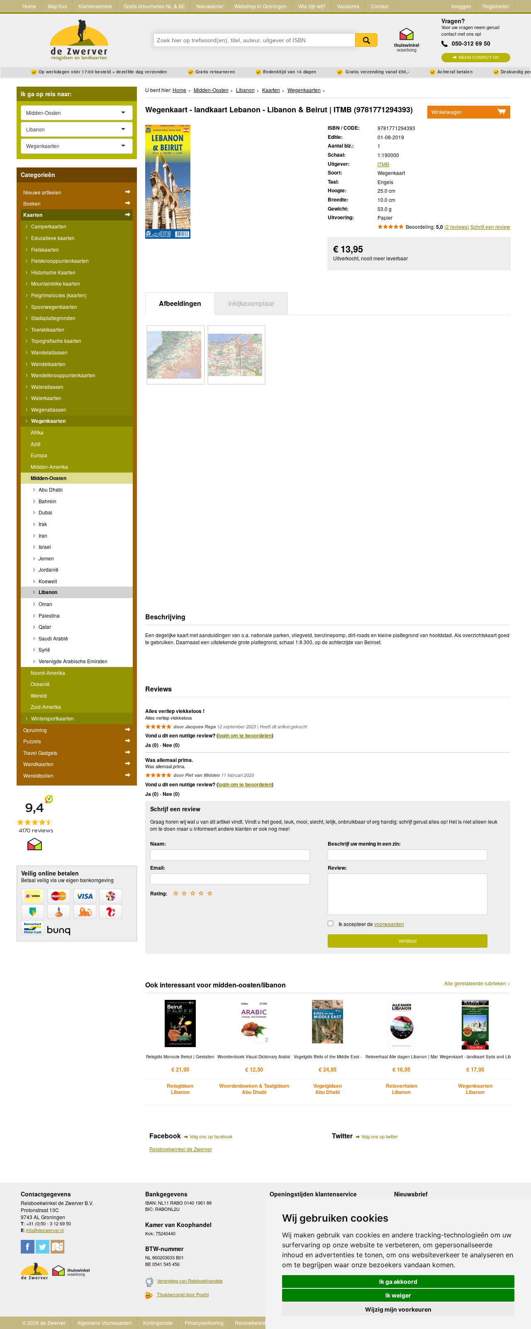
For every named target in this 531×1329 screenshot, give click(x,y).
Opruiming (35, 729)
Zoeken (366, 40)
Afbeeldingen (180, 303)
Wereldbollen (38, 775)
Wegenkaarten (48, 420)
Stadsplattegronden (53, 317)
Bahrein (46, 500)
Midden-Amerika (49, 466)
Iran (42, 535)
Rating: (158, 893)
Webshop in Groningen (260, 6)
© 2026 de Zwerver (44, 1322)
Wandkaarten (38, 763)
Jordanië (47, 569)
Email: (157, 867)
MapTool (57, 6)
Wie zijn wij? (312, 6)
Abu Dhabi (50, 489)
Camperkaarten (48, 226)
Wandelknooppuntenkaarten (62, 374)
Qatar (44, 626)
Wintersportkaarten (52, 718)
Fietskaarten (44, 249)
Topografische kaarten (55, 340)
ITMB (383, 163)
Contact (379, 6)
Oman (44, 603)
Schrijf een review (490, 226)
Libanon (47, 592)
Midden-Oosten (48, 478)
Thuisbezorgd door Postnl (183, 1294)
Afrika (37, 432)
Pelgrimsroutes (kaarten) (58, 294)
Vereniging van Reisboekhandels (190, 1280)
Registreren (495, 6)
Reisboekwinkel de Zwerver (180, 1148)
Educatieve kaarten (52, 237)
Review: (337, 867)
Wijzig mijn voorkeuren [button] (398, 1309)
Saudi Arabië (52, 638)
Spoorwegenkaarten (53, 306)
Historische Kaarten (53, 272)
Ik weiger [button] (398, 1295)
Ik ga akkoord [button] (398, 1281)
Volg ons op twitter (379, 1136)
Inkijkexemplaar (251, 303)
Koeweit (47, 580)
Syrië (43, 649)
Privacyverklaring (204, 1322)
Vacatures (348, 6)
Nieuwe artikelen (42, 192)
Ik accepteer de (371, 923)
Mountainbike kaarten (55, 283)
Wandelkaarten (48, 363)
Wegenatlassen (48, 409)
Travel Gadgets (40, 752)
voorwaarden (389, 923)
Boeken (32, 203)
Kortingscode (158, 1322)
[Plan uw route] (57, 1247)
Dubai (44, 512)
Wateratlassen (46, 386)
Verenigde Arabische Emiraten (72, 660)
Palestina (48, 615)
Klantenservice (95, 6)
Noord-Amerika (48, 672)
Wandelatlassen (49, 352)
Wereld (39, 695)
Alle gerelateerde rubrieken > (477, 983)
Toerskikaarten (47, 329)
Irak (42, 523)
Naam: (158, 843)
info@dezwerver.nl (44, 1230)
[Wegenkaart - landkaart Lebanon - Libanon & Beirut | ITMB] (167, 180)
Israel (44, 546)
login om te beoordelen (245, 735)
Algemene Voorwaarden (104, 1322)
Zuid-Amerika (46, 706)
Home (29, 6)
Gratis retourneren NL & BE (154, 6)
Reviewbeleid (250, 1322)
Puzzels (32, 741)
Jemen (45, 558)
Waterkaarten (45, 397)
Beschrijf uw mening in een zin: (364, 843)
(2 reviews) (456, 226)
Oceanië (40, 683)
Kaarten (32, 214)
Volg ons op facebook (211, 1136)
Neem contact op (479, 57)
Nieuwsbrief (209, 6)
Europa (39, 454)
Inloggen (461, 6)
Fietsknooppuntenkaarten (59, 260)
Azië (36, 443)
